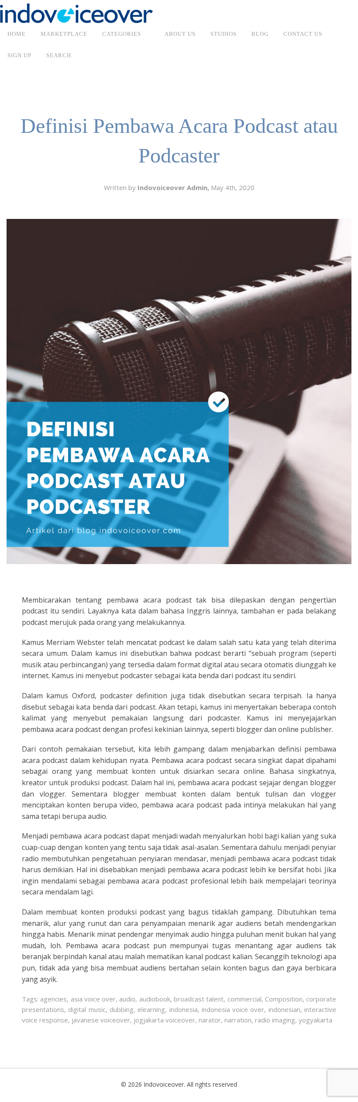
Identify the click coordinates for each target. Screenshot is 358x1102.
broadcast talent (199, 999)
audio (127, 999)
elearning (151, 1009)
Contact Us (302, 34)
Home (16, 34)
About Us (180, 34)
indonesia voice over (233, 1009)
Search (58, 55)
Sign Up (19, 55)
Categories (121, 34)
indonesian (284, 1009)
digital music (86, 1009)
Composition (284, 999)
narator (210, 1019)
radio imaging (275, 1019)
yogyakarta (315, 1019)
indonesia (183, 1009)
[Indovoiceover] (76, 12)
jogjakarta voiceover (164, 1019)
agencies (53, 999)
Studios (223, 34)
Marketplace (64, 34)
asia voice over (93, 999)
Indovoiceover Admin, (174, 187)
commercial (244, 999)
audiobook (154, 999)
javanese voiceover (101, 1019)
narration (237, 1019)
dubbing (122, 1009)
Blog (259, 34)
